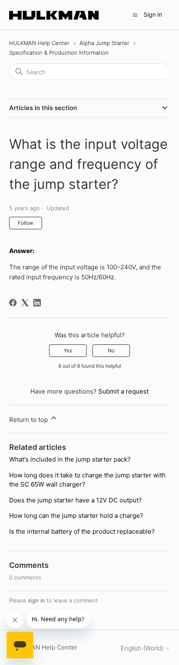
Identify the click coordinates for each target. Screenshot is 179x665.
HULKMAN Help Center (39, 43)
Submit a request (123, 391)
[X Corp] (25, 302)
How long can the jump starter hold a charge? (76, 515)
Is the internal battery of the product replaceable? (82, 531)
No (111, 350)
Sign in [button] (153, 14)
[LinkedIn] (37, 302)
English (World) (143, 648)
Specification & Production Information (59, 52)
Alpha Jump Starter (104, 43)
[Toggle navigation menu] (135, 14)
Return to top (29, 420)
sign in (36, 600)
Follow (25, 223)
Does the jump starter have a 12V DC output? (75, 500)
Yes (68, 350)
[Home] (54, 15)
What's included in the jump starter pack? (70, 459)
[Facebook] (13, 302)
